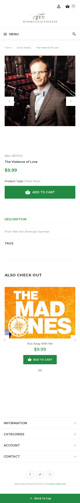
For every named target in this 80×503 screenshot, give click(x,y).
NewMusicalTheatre (24, 483)
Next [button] (70, 101)
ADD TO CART (43, 192)
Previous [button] (9, 101)
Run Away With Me (40, 343)
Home (8, 47)
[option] (40, 91)
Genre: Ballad (24, 47)
